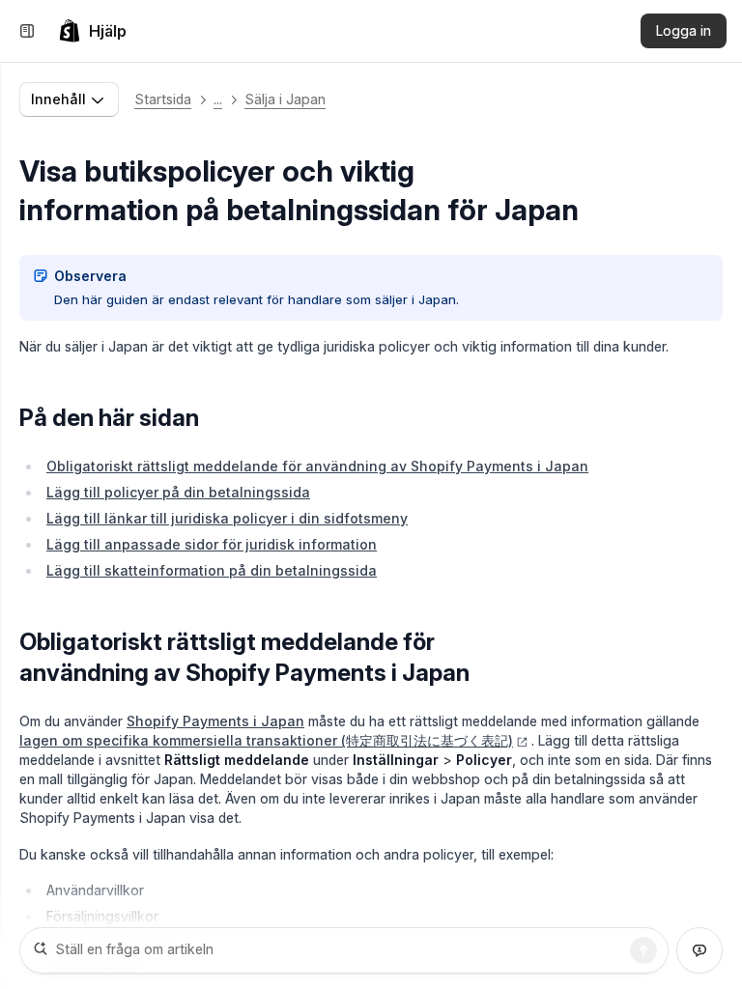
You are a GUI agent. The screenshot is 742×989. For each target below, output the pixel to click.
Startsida (162, 99)
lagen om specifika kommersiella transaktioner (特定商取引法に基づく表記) (266, 740)
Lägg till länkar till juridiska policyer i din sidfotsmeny (227, 518)
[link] (92, 30)
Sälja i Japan (285, 99)
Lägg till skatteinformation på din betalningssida (211, 570)
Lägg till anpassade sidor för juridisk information (211, 544)
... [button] (218, 99)
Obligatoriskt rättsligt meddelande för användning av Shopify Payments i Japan (317, 466)
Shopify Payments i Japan (215, 721)
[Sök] (643, 950)
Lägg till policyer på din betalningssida (178, 492)
